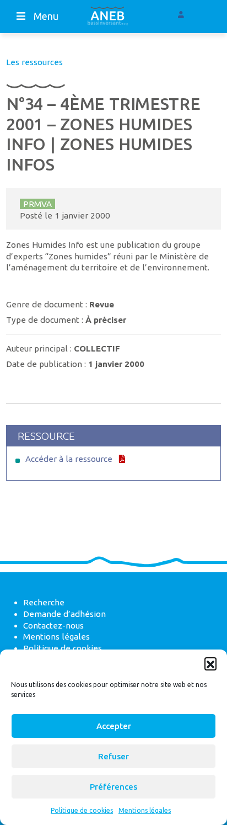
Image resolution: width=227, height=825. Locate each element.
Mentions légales (144, 810)
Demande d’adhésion (64, 614)
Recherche (43, 602)
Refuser (113, 756)
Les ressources (34, 62)
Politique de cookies (82, 810)
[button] (210, 663)
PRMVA (37, 204)
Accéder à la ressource (68, 459)
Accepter (113, 726)
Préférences (113, 786)
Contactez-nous (53, 625)
